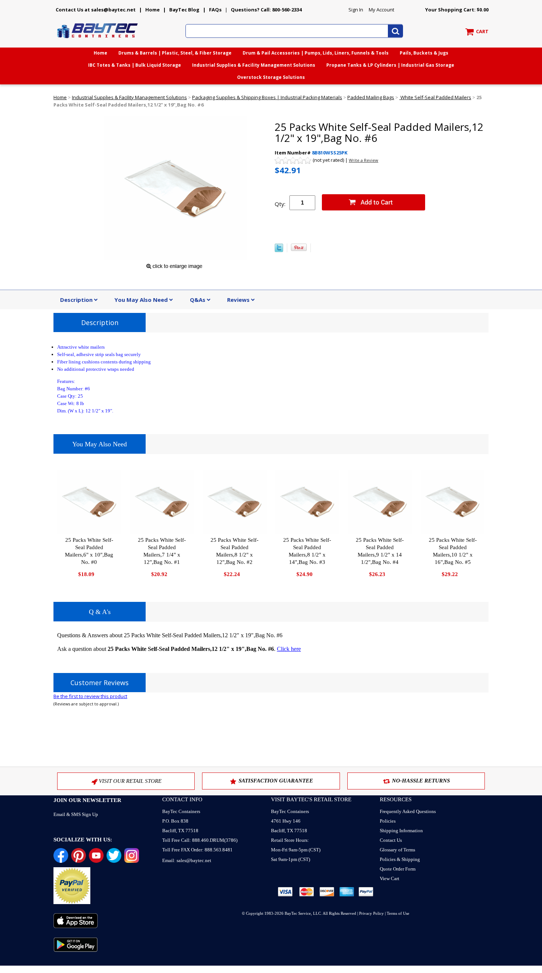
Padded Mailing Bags (370, 97)
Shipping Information (401, 830)
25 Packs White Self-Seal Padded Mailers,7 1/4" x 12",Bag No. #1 (162, 551)
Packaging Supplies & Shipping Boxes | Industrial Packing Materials (267, 97)
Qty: (280, 203)
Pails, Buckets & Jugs (424, 53)
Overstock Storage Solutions (271, 77)
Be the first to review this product (90, 696)
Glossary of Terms (397, 849)
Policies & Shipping (400, 859)
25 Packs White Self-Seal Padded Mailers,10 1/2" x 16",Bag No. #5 (453, 551)
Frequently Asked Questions (408, 811)
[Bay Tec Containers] (97, 40)
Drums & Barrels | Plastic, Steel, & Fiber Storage (175, 53)
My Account (381, 9)
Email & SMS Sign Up (75, 814)
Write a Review (363, 160)
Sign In (355, 9)
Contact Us (391, 840)
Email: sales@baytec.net (186, 860)
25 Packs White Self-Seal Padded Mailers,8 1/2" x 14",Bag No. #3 (307, 551)
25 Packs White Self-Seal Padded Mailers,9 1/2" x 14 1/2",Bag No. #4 (380, 551)
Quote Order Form (398, 869)
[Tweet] (279, 250)
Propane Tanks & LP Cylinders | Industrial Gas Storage (390, 65)
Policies (388, 821)
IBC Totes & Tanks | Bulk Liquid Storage (134, 65)
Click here (289, 649)
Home (152, 9)
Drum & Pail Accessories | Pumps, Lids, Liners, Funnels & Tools (316, 53)
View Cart (389, 878)
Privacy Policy (371, 913)
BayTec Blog (184, 9)
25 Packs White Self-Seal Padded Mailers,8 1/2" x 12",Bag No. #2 (234, 551)
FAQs (215, 9)
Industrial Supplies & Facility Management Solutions (253, 65)
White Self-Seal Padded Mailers (435, 97)
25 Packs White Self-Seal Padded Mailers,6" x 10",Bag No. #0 (89, 551)
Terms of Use (398, 913)
